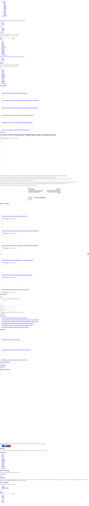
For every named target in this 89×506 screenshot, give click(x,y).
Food (4, 4)
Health (3, 31)
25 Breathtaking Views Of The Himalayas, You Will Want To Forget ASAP (16, 349)
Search (13, 38)
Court (3, 73)
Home (3, 27)
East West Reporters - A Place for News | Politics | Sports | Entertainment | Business (12, 56)
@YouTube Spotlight (3, 474)
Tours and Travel (4, 83)
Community (5, 15)
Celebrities (5, 8)
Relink (5, 3)
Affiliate (5, 13)
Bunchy (5, 14)
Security (3, 44)
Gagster (5, 2)
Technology (3, 52)
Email (1, 308)
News (3, 69)
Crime (3, 30)
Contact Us (3, 486)
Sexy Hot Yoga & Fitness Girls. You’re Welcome (11, 339)
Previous (1, 131)
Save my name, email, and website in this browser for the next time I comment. (12, 312)
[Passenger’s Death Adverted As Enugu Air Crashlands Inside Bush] (45, 89)
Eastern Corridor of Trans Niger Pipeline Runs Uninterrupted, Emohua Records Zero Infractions (20, 100)
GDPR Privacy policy (5, 487)
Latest (3, 22)
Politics (3, 28)
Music (5, 5)
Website (1, 310)
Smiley (5, 9)
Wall (4, 10)
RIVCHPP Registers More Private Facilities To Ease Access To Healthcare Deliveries (17, 115)
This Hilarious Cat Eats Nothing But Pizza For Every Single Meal (14, 359)
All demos (3, 1)
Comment (1, 305)
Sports (3, 48)
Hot (2, 23)
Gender (3, 53)
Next (3, 131)
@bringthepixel (2, 367)
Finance (3, 79)
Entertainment (4, 46)
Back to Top (2, 491)
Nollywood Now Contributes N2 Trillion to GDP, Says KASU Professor (15, 129)
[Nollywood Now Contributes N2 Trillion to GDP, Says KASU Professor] (45, 126)
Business (3, 29)
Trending (3, 24)
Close (1, 492)
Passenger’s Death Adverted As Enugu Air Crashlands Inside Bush (14, 93)
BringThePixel (3, 365)
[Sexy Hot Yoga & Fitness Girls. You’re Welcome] (45, 334)
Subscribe (1, 475)
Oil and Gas (3, 49)
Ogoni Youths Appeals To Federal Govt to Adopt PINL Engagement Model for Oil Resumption (20, 107)
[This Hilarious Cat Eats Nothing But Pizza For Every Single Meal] (45, 355)
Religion (3, 51)
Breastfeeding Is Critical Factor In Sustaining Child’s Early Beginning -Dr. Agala (17, 122)
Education (3, 47)
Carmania (5, 6)
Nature (3, 54)
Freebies (5, 7)
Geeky (5, 12)
